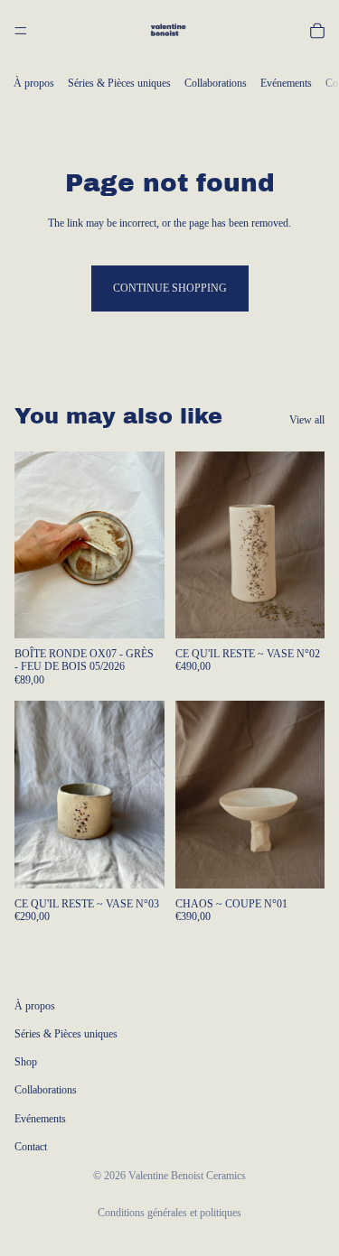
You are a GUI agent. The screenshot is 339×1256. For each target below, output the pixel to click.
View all (307, 420)
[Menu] (21, 30)
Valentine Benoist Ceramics (187, 1175)
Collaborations (215, 83)
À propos (34, 83)
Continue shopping (170, 288)
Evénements (286, 83)
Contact (30, 1146)
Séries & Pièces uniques (119, 83)
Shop (25, 1062)
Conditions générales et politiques (169, 1212)
